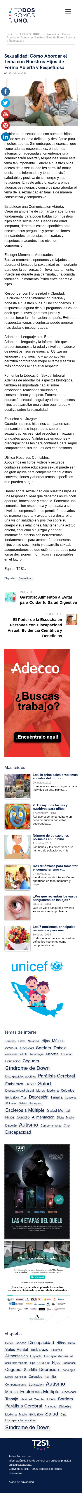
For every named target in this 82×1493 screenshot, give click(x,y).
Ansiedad (66, 1054)
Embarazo (14, 1083)
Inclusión (12, 1097)
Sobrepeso (35, 1103)
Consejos (70, 1097)
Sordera (43, 1047)
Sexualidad (25, 578)
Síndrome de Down (27, 1067)
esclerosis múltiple (16, 1054)
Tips (23, 1097)
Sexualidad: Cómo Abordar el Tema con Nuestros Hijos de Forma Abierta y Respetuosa (35, 62)
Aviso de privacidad (21, 1482)
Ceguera (31, 1060)
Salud (44, 1083)
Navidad (33, 1041)
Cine (67, 1125)
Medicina (53, 1090)
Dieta (60, 1117)
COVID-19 (11, 1048)
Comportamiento (51, 1125)
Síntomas (10, 1103)
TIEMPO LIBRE (30, 34)
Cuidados (67, 1090)
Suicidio (23, 1117)
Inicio (10, 34)
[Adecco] (37, 702)
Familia (57, 1097)
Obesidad (27, 1048)
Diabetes (52, 1053)
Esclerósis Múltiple (25, 1110)
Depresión (39, 1097)
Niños (9, 1117)
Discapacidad (18, 1132)
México (58, 1040)
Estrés (21, 1041)
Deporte (11, 1125)
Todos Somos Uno (20, 1456)
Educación (12, 1061)
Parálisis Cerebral (56, 1075)
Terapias (10, 1041)
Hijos (46, 1040)
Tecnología (37, 1054)
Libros (40, 1090)
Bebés (23, 1103)
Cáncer (31, 1084)
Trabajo (60, 1047)
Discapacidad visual (19, 1090)
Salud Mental (58, 1110)
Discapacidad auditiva (20, 1076)
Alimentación (43, 1117)
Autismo (28, 1124)
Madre (70, 1117)
